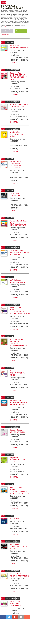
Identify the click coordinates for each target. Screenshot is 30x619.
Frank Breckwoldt (16, 400)
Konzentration (17, 107)
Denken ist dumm (17, 432)
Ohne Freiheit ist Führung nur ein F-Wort (18, 77)
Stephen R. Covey (16, 339)
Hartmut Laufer (15, 308)
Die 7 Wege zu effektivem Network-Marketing (19, 343)
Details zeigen (5, 34)
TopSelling (15, 195)
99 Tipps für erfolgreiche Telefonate (16, 166)
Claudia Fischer (15, 162)
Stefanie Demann (16, 280)
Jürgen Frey (14, 457)
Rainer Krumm (15, 223)
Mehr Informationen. (10, 26)
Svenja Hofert (15, 132)
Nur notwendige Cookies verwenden (7, 31)
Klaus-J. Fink (14, 193)
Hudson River (16, 519)
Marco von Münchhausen (19, 105)
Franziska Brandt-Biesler (19, 221)
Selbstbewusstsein (19, 47)
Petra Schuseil (15, 601)
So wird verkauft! (18, 225)
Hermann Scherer (16, 430)
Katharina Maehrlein (17, 250)
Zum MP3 (13, 63)
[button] (3, 617)
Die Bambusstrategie (19, 576)
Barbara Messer (16, 371)
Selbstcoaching (17, 282)
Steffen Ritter (14, 45)
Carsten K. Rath (16, 73)
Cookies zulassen (20, 30)
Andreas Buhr (15, 544)
